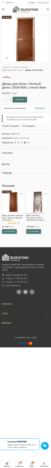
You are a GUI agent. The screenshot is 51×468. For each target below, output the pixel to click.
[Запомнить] (21, 194)
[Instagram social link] (19, 291)
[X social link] (18, 142)
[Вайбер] (28, 142)
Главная (5, 67)
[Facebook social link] (15, 142)
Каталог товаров (19, 67)
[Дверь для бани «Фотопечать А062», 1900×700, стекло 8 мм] (37, 201)
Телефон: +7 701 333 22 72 (17, 282)
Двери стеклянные (34, 70)
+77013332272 (42, 2)
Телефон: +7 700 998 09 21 (17, 278)
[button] (9, 231)
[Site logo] (25, 9)
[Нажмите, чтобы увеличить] (7, 58)
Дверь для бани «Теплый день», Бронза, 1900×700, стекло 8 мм (12, 217)
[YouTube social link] (25, 291)
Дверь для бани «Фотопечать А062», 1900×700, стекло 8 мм (35, 217)
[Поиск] (47, 9)
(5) (18, 223)
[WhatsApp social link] (21, 142)
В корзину (20, 99)
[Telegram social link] (25, 142)
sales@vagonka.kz (13, 285)
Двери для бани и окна (12, 70)
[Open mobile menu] (3, 9)
